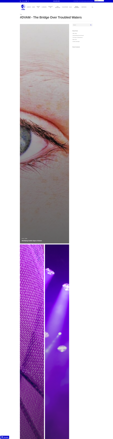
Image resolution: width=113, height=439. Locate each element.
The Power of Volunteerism (78, 37)
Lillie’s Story (75, 33)
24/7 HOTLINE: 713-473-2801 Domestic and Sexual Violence (83, 1)
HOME (33, 7)
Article (23, 238)
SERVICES (84, 7)
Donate (5, 437)
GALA (70, 7)
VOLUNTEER (65, 7)
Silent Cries (75, 39)
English (97, 0)
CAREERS (44, 7)
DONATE (29, 7)
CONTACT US (50, 7)
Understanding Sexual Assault (78, 35)
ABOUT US (38, 7)
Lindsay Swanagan (76, 41)
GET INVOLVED (57, 7)
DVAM (26, 238)
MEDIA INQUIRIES (76, 7)
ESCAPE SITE (56, 1)
